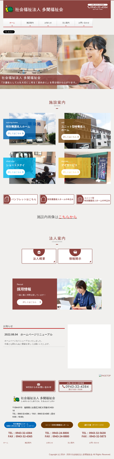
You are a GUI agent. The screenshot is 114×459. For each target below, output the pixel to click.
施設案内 (30, 23)
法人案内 (65, 23)
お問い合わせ (84, 23)
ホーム (12, 23)
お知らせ (48, 23)
